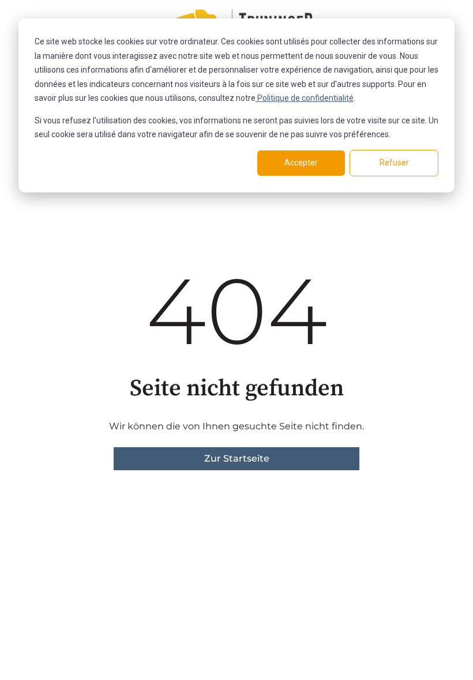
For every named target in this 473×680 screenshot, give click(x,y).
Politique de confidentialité (305, 98)
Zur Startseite (236, 458)
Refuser (394, 162)
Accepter (301, 162)
